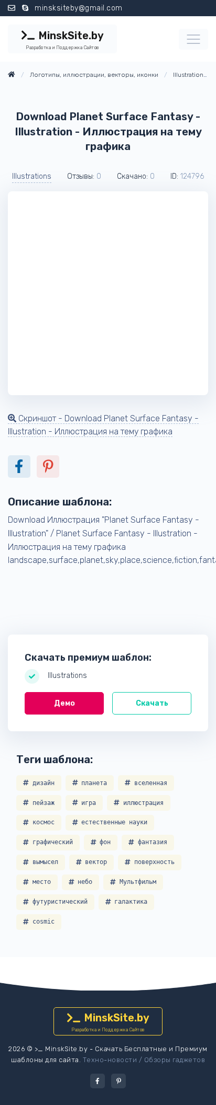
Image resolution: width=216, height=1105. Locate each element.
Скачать (152, 703)
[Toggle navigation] (193, 39)
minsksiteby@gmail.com (79, 8)
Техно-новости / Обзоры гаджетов (144, 1060)
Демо (64, 703)
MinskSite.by (64, 39)
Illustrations (31, 176)
